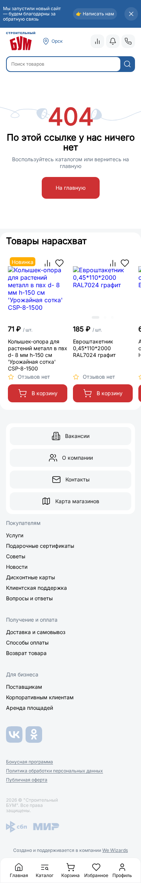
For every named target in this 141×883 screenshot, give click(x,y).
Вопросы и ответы (29, 598)
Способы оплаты (27, 642)
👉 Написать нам (95, 13)
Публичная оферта (26, 780)
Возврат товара (26, 653)
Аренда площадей (29, 708)
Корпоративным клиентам (40, 697)
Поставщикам (24, 687)
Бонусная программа (29, 762)
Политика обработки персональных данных (54, 771)
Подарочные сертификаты (40, 546)
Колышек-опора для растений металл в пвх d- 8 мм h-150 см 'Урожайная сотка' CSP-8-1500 (37, 355)
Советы (15, 556)
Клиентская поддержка (36, 588)
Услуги (14, 535)
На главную (71, 187)
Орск (57, 41)
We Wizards (115, 850)
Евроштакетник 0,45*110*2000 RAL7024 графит (94, 348)
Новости (16, 567)
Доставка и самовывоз (35, 632)
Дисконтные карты (30, 577)
